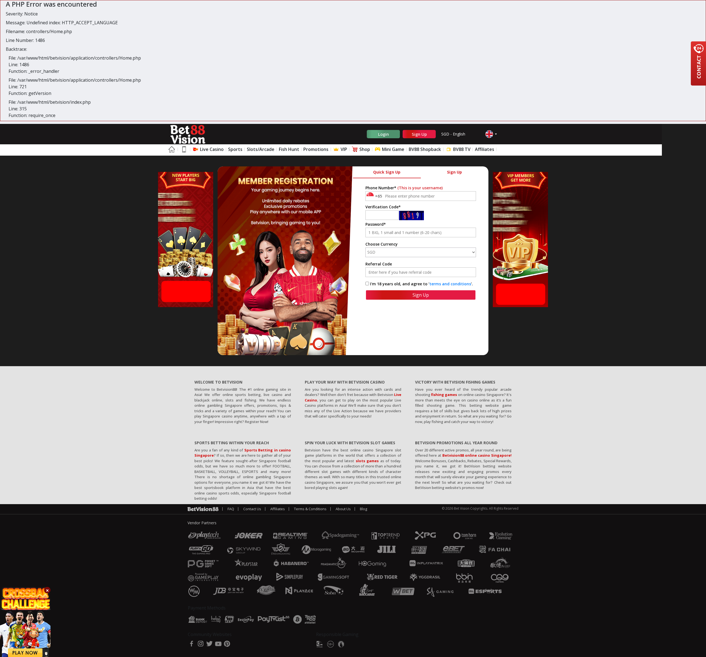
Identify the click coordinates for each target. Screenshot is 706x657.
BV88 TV (461, 149)
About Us (343, 508)
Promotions (315, 149)
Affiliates (484, 149)
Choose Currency (381, 244)
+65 (378, 196)
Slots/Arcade (260, 149)
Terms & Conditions (310, 508)
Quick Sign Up (386, 172)
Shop (364, 149)
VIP (343, 149)
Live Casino (211, 149)
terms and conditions (450, 283)
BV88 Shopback (425, 149)
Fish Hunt (289, 149)
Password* (375, 224)
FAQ (231, 508)
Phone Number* (404, 187)
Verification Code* (383, 206)
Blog (363, 508)
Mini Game (392, 149)
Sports (235, 149)
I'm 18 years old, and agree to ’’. (421, 283)
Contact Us (252, 508)
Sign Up (419, 134)
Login (383, 134)
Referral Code (378, 264)
